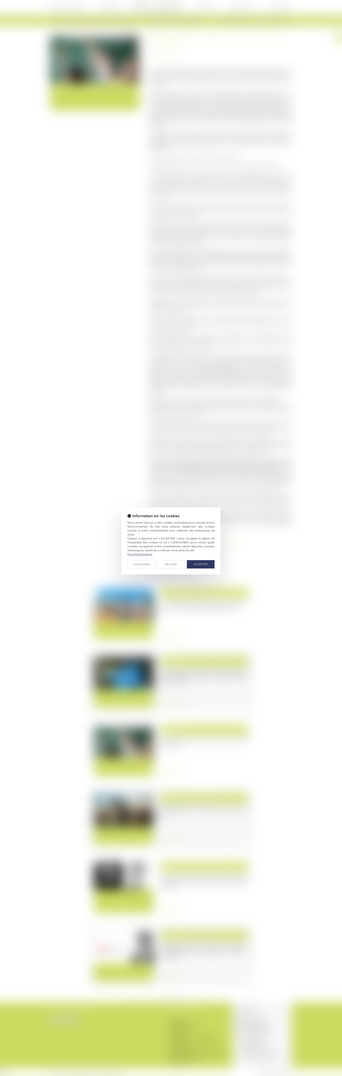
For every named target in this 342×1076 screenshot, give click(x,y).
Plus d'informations (139, 554)
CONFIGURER (141, 564)
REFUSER (171, 564)
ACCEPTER (201, 564)
